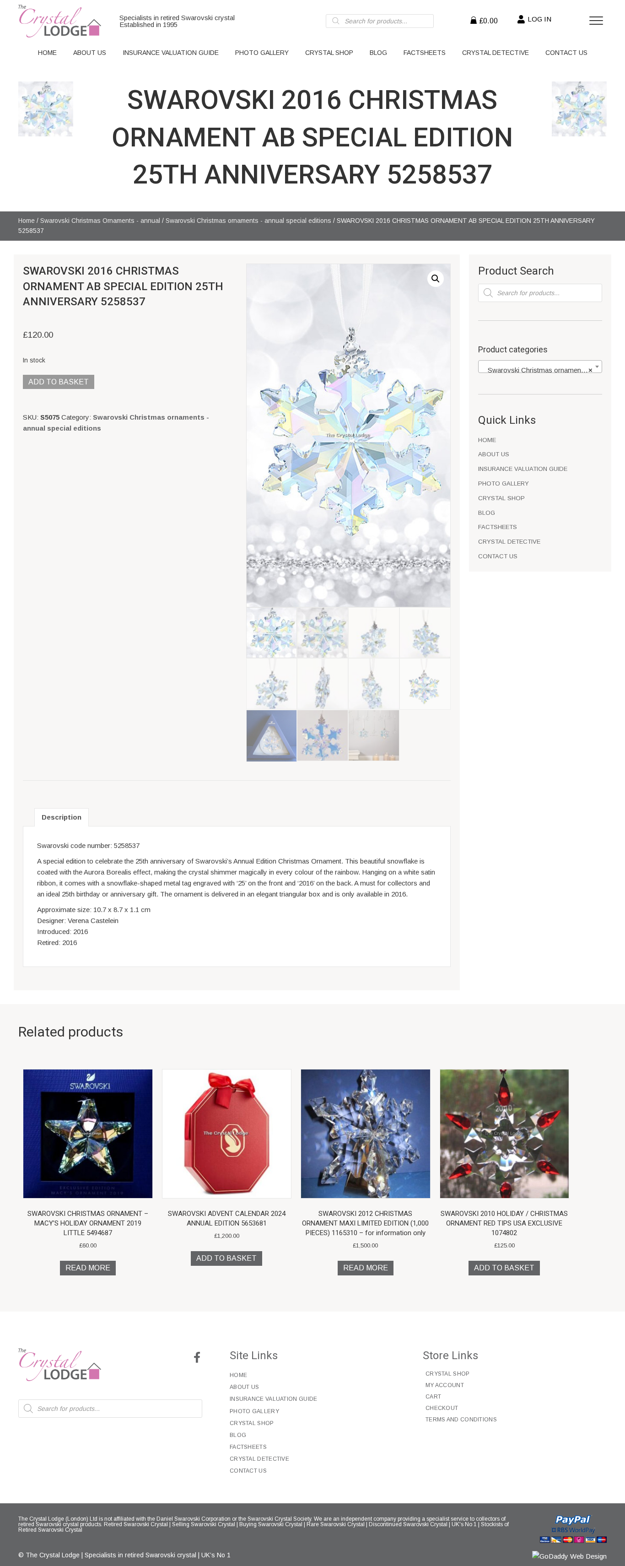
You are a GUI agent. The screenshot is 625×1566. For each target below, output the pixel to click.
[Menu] (596, 21)
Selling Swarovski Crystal (203, 1524)
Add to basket (58, 382)
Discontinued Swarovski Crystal (408, 1524)
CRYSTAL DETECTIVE (509, 541)
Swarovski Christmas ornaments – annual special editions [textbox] (542, 370)
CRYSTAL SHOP (501, 498)
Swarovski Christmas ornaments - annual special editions (248, 220)
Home (26, 220)
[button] (435, 278)
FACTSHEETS (497, 527)
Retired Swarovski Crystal (136, 1524)
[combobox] (540, 366)
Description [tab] (61, 817)
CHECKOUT (442, 1408)
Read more (87, 1268)
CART (433, 1396)
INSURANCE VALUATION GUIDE (522, 468)
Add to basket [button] (226, 1258)
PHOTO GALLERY (503, 483)
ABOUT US (493, 454)
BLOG (486, 512)
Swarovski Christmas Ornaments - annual (100, 220)
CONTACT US (497, 556)
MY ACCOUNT (445, 1385)
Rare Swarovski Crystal (336, 1524)
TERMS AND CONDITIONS (461, 1419)
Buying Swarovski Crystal (270, 1524)
